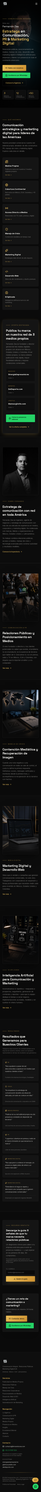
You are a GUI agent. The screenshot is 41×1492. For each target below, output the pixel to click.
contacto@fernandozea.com (15, 1446)
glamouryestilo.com (9, 1464)
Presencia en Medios (10, 1424)
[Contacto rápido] (35, 1480)
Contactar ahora (17, 1319)
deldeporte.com (8, 1467)
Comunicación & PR (9, 1415)
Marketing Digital (8, 1418)
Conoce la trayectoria (11, 552)
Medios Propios (8, 1421)
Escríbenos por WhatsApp (17, 75)
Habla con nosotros (15, 68)
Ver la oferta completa (18, 427)
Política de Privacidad (9, 1484)
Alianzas (5, 1433)
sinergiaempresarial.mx (10, 1462)
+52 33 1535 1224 (11, 1450)
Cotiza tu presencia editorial (19, 418)
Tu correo (10, 1269)
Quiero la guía (21, 1279)
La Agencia (6, 1412)
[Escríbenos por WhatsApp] (35, 1486)
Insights (5, 1427)
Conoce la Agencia (13, 83)
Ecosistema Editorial (9, 1430)
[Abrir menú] (36, 4)
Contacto (6, 1436)
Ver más (6, 668)
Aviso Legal (20, 1484)
